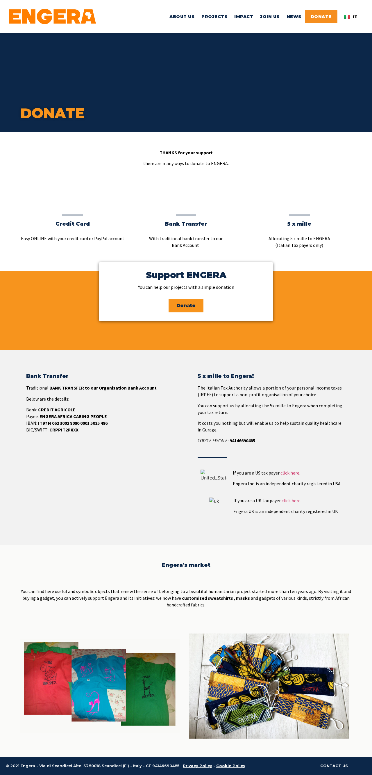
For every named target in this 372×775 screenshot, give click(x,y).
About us (181, 16)
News (294, 16)
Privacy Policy (197, 765)
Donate (321, 16)
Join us (270, 16)
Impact (243, 16)
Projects (214, 16)
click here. (290, 473)
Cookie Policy (230, 765)
